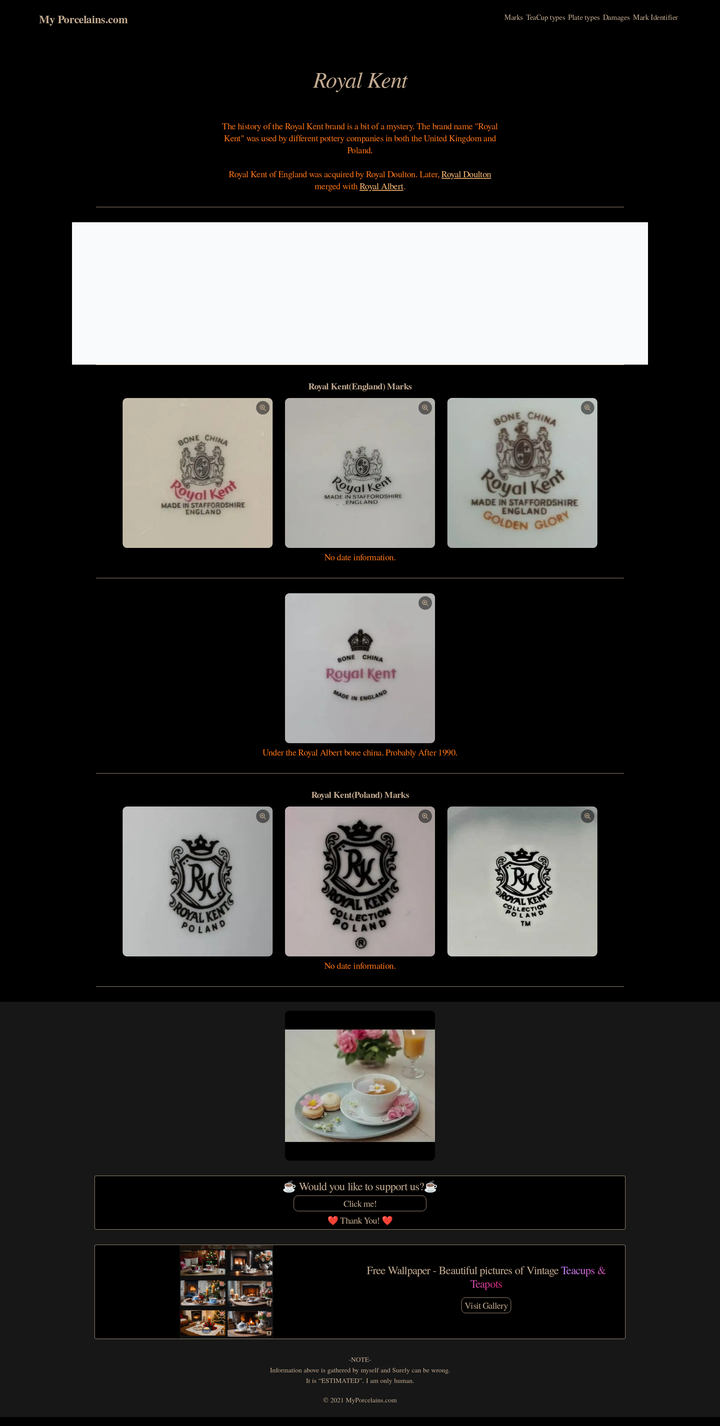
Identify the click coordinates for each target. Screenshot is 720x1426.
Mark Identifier (655, 17)
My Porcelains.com (83, 18)
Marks (513, 17)
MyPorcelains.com (371, 1399)
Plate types (584, 17)
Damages (616, 17)
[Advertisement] (360, 293)
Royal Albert (382, 186)
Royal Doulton (466, 174)
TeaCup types (545, 17)
